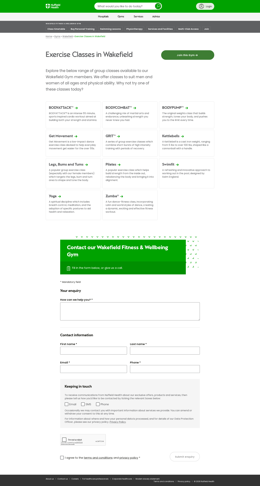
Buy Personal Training (82, 28)
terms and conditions (98, 458)
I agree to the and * (102, 458)
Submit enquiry (185, 457)
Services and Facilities (160, 28)
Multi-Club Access (188, 28)
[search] (128, 6)
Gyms (121, 16)
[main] (130, 248)
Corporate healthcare (122, 479)
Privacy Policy (118, 422)
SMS (88, 404)
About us (50, 479)
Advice (156, 16)
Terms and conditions (164, 481)
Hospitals (103, 16)
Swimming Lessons (110, 28)
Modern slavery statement (147, 479)
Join (206, 28)
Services (138, 16)
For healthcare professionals (95, 479)
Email (72, 404)
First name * (68, 344)
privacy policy (128, 458)
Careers (75, 479)
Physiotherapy (134, 28)
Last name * (138, 344)
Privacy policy (184, 481)
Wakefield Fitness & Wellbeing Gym (63, 23)
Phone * (135, 362)
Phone (105, 404)
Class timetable (56, 28)
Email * (65, 362)
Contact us (62, 479)
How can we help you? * (76, 300)
